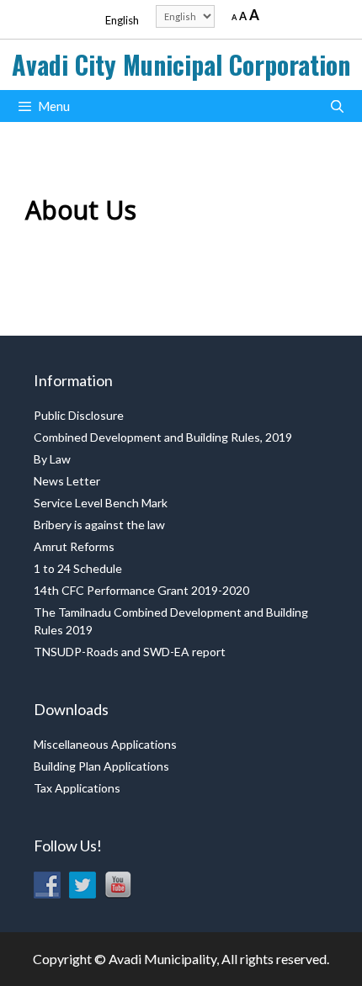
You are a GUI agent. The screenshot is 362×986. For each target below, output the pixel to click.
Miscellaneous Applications (105, 744)
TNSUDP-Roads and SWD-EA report (130, 651)
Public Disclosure (79, 415)
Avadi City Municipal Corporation (181, 64)
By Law (52, 459)
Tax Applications (77, 788)
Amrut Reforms (74, 546)
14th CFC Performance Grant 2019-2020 (141, 590)
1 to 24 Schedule (78, 568)
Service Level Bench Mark (101, 503)
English (122, 20)
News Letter (67, 481)
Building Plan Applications (101, 766)
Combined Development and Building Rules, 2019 (163, 437)
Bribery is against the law (99, 524)
